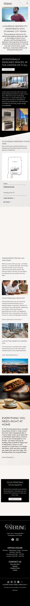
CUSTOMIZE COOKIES (8, 584)
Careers (15, 570)
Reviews (15, 566)
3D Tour (6, 202)
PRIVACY (16, 584)
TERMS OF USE (22, 584)
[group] (14, 178)
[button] (27, 3)
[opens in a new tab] (13, 540)
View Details (8, 198)
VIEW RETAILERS (7, 457)
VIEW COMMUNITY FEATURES (11, 319)
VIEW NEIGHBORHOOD (9, 355)
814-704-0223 (15, 564)
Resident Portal (15, 568)
